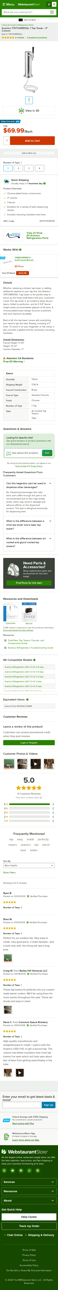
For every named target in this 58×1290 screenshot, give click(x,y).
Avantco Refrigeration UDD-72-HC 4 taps (23, 681)
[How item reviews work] (41, 798)
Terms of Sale (29, 1250)
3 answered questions (37, 37)
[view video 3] (36, 764)
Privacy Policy (36, 466)
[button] (29, 100)
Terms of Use (20, 466)
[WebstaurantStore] (29, 1151)
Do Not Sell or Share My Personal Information (29, 1270)
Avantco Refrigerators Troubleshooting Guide (31, 647)
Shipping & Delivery (41, 1235)
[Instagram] (4, 1170)
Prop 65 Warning (13, 361)
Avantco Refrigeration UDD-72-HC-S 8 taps (24, 667)
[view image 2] (22, 764)
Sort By (6, 861)
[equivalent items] (27, 699)
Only (5, 126)
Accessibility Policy (29, 1265)
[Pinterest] (37, 1170)
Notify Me (23, 273)
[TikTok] (29, 1170)
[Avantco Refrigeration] (13, 235)
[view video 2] (19, 1072)
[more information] (44, 183)
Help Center (29, 1216)
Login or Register (29, 742)
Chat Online (15, 1235)
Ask (47, 452)
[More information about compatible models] (34, 660)
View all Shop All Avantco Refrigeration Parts (37, 236)
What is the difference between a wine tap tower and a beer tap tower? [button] (25, 525)
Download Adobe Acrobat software (18, 630)
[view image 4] (49, 764)
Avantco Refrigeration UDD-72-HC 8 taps (23, 686)
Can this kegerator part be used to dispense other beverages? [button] (26, 485)
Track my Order (29, 1226)
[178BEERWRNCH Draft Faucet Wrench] (18, 265)
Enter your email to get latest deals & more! (29, 1098)
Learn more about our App (25, 1140)
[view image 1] (9, 764)
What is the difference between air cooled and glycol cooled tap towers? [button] (26, 542)
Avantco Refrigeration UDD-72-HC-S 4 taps (24, 677)
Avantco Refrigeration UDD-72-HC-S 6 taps (24, 672)
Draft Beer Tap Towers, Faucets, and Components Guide (26, 642)
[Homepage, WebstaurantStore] (29, 4)
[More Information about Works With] (20, 249)
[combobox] (29, 12)
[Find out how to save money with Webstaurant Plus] (3, 258)
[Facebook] (21, 1170)
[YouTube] (12, 1170)
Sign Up (48, 1105)
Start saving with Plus (23, 1123)
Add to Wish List (29, 153)
